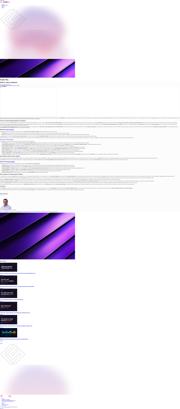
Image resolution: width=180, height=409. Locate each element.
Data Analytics (2, 85)
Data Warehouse (17, 85)
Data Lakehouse (6, 85)
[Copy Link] (0, 86)
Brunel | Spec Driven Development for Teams (8, 400)
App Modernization (5, 5)
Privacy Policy (4, 405)
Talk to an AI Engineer (5, 404)
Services (3, 4)
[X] (6, 86)
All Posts (1, 343)
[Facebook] (4, 86)
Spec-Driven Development (6, 399)
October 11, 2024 (8, 84)
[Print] (2, 86)
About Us (3, 402)
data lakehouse (154, 117)
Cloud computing (3, 194)
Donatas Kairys (3, 84)
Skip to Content (2, 0)
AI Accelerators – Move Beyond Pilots (7, 401)
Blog (2, 403)
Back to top (1, 408)
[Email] (3, 86)
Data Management (12, 85)
